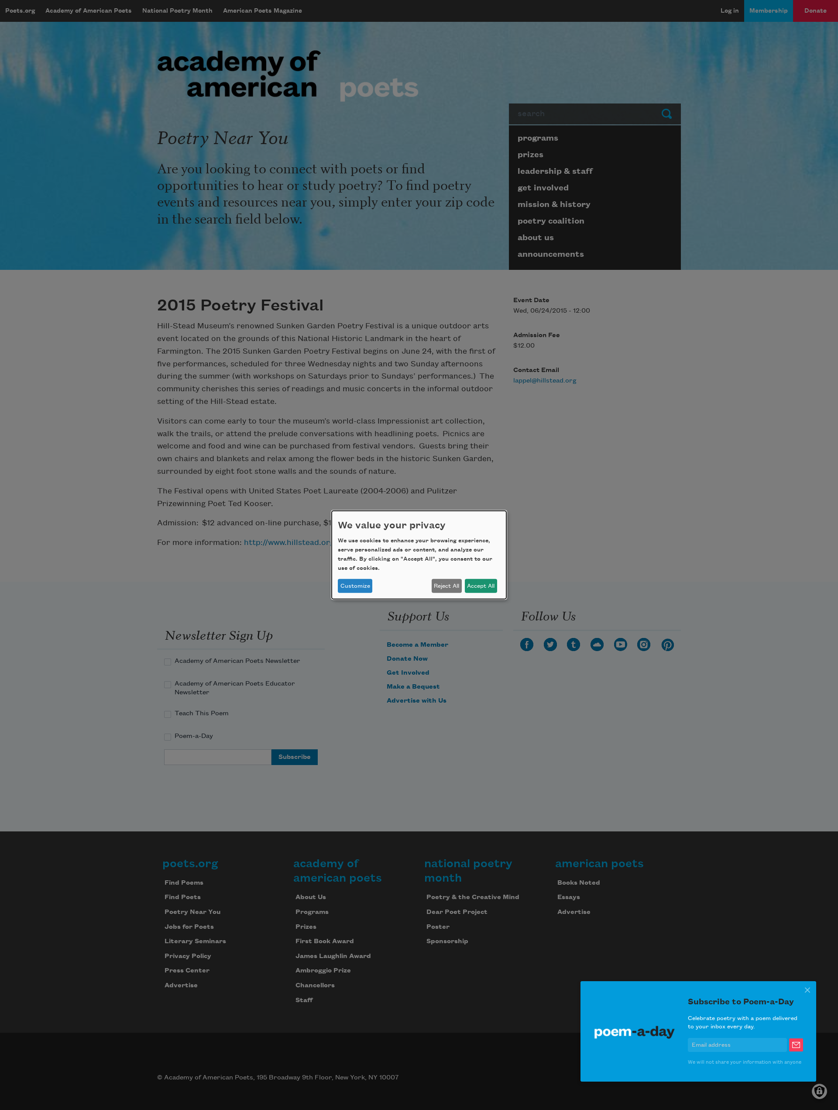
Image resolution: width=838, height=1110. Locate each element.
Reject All (446, 586)
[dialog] (419, 555)
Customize (355, 586)
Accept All (481, 586)
